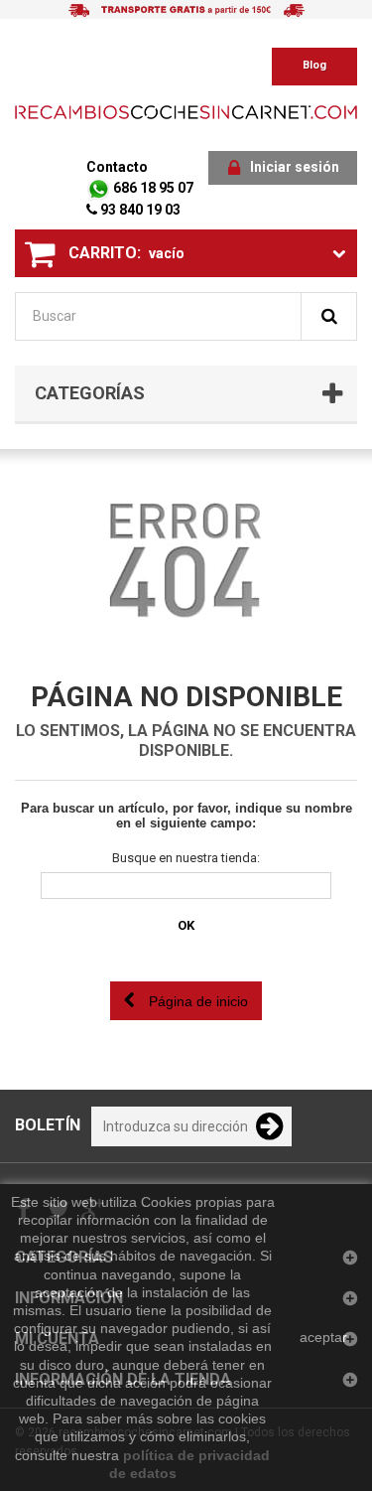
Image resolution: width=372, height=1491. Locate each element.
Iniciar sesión (294, 167)
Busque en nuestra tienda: (186, 857)
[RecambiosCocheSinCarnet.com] (186, 111)
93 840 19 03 (139, 210)
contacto (117, 167)
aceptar (323, 1337)
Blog (314, 65)
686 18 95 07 (151, 188)
